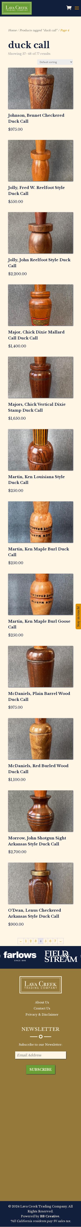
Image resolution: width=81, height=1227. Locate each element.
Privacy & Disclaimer (42, 1014)
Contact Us (42, 1008)
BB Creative (49, 1216)
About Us (42, 1002)
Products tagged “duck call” (38, 30)
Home (12, 30)
